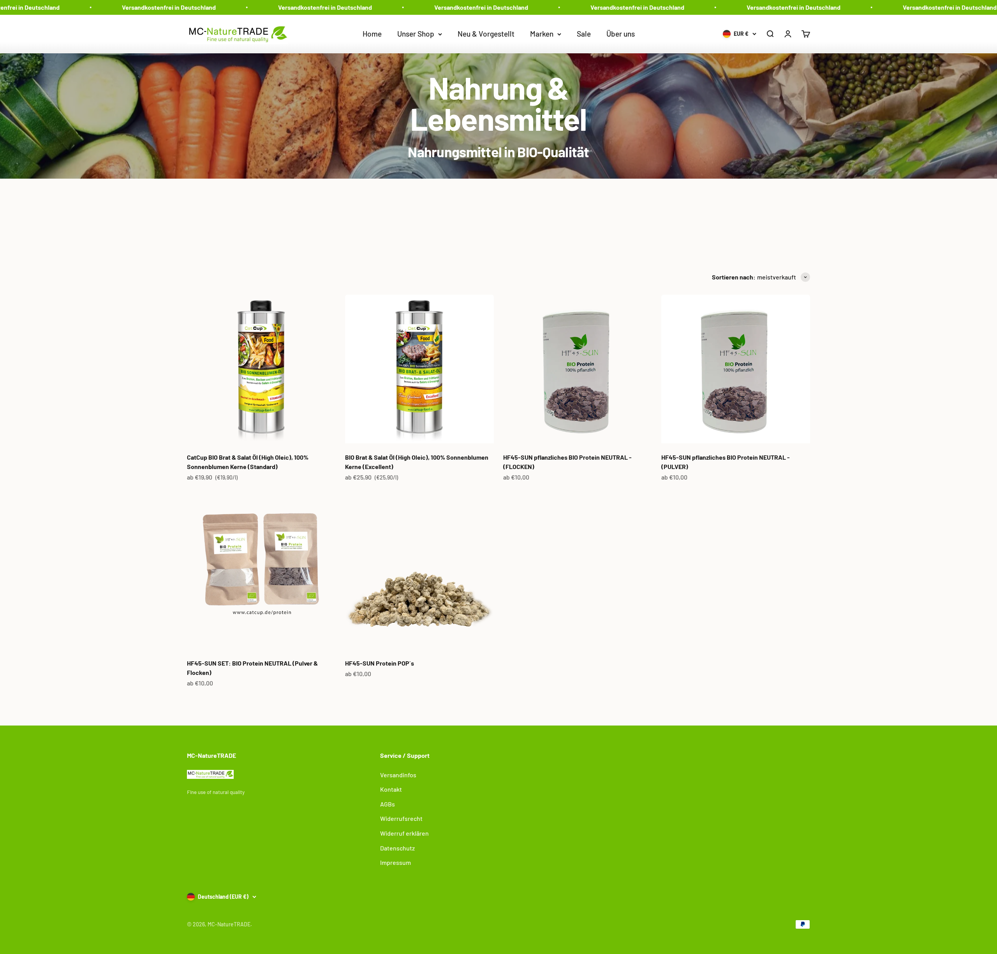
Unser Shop (415, 33)
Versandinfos (398, 774)
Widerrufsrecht (401, 818)
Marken (541, 33)
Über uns (620, 33)
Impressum (395, 862)
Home (372, 33)
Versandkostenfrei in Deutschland (141, 7)
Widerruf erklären (404, 833)
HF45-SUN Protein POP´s (379, 663)
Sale (584, 33)
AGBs (387, 804)
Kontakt (391, 789)
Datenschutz (397, 848)
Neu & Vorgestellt (486, 33)
